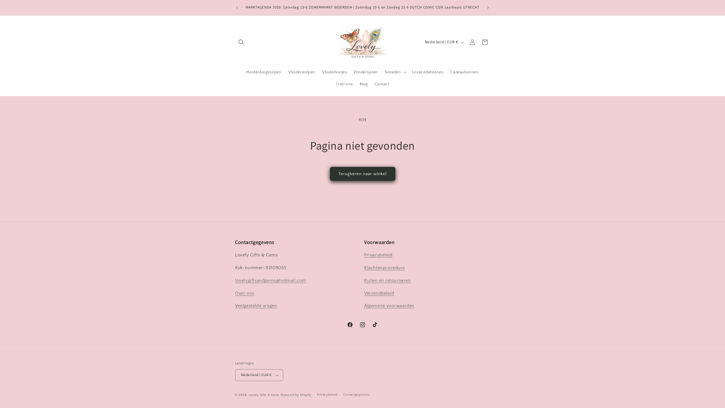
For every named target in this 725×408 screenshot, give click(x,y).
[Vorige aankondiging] (237, 7)
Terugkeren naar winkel (362, 173)
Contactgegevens (356, 394)
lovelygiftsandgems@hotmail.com (270, 280)
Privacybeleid (378, 255)
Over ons (244, 293)
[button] (241, 42)
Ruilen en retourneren (387, 280)
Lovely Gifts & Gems (264, 395)
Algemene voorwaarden (389, 305)
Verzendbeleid (379, 293)
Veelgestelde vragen (256, 305)
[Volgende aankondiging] (488, 7)
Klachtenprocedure (384, 267)
